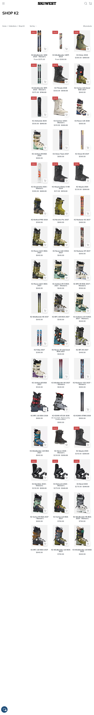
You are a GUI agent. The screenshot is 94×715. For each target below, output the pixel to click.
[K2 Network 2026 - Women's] (60, 470)
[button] (85, 3)
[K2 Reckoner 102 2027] (60, 601)
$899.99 (82, 418)
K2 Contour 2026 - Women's (61, 121)
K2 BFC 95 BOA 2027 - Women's (82, 284)
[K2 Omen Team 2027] (60, 139)
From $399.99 (60, 59)
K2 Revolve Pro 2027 (61, 219)
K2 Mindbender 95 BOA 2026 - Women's (82, 517)
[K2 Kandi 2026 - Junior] (82, 634)
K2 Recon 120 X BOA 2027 (39, 284)
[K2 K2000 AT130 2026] (60, 401)
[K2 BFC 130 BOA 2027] (39, 535)
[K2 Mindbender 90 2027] (39, 302)
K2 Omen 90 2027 (82, 154)
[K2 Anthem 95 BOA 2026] (39, 139)
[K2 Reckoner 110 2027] (39, 601)
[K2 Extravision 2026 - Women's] (60, 667)
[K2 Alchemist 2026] (60, 700)
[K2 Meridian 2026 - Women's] (39, 470)
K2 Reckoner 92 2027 (82, 219)
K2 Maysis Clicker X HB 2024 (60, 187)
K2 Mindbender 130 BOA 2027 (82, 550)
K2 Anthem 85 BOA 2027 (39, 383)
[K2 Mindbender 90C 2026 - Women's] (82, 601)
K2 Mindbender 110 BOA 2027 (60, 550)
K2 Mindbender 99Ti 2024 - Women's (39, 88)
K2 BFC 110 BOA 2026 (39, 415)
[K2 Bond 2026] (82, 470)
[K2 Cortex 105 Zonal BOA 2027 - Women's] (82, 700)
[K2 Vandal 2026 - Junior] (39, 667)
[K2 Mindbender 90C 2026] (39, 634)
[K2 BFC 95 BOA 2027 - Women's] (82, 269)
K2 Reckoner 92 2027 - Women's (82, 583)
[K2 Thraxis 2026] (60, 73)
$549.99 (60, 319)
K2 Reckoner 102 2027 (60, 615)
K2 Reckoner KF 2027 (82, 251)
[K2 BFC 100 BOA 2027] (60, 302)
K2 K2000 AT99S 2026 (82, 415)
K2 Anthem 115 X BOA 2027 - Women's (82, 317)
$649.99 (39, 255)
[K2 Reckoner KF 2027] (82, 237)
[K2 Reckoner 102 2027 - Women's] (82, 368)
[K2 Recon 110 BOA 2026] (60, 568)
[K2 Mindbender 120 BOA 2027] (39, 436)
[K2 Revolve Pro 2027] (60, 205)
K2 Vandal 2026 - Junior (39, 681)
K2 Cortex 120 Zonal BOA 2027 (82, 88)
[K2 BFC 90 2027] (82, 335)
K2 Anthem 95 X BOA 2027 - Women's (61, 284)
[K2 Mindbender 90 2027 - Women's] (60, 368)
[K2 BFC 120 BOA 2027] (39, 568)
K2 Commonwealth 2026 (82, 682)
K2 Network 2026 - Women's (60, 484)
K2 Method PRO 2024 (39, 219)
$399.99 (39, 352)
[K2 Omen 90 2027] (82, 139)
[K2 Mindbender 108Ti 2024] (60, 41)
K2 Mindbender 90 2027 (39, 317)
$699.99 (82, 123)
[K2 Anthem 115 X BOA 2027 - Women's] (82, 302)
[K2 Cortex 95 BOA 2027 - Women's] (39, 502)
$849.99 (82, 92)
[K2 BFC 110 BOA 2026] (39, 401)
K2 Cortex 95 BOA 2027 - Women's (39, 517)
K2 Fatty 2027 (39, 350)
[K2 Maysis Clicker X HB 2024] (60, 172)
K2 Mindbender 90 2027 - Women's (60, 383)
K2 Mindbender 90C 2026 (39, 649)
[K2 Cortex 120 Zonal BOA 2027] (82, 73)
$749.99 (39, 618)
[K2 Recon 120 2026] (82, 106)
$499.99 (82, 222)
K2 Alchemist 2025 (39, 121)
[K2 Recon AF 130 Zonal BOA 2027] (60, 335)
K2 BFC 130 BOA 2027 (39, 550)
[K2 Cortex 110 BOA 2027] (60, 502)
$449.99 (82, 352)
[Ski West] (47, 3)
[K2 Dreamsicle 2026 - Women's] (39, 172)
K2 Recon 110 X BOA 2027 (39, 252)
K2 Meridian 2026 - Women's (39, 484)
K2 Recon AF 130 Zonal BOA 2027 (61, 350)
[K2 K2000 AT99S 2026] (82, 401)
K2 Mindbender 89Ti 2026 (61, 649)
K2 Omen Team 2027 (61, 154)
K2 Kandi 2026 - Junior (82, 648)
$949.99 (60, 354)
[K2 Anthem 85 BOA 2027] (39, 368)
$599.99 (82, 156)
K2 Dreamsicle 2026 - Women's (39, 187)
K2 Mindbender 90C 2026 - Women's (82, 616)
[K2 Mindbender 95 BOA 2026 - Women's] (82, 502)
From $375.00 (39, 59)
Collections (13, 26)
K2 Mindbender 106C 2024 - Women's (39, 56)
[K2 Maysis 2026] (82, 436)
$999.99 (60, 422)
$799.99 (60, 521)
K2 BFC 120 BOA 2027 (39, 582)
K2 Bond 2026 (82, 484)
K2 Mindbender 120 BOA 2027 (39, 451)
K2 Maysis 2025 (82, 187)
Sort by (32, 26)
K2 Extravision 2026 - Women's (61, 682)
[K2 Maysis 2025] (82, 172)
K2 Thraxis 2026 (60, 88)
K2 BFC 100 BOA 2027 (60, 317)
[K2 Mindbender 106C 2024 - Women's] (39, 41)
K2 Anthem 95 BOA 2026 (39, 154)
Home (4, 26)
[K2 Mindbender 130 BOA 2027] (82, 535)
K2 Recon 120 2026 (82, 121)
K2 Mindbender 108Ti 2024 (61, 56)
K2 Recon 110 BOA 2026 (60, 582)
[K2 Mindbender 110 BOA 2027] (60, 535)
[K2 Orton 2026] (82, 41)
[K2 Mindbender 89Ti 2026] (60, 634)
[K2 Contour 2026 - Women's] (60, 106)
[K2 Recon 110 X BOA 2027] (39, 237)
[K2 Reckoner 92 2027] (82, 205)
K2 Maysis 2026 (82, 451)
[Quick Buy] (45, 49)
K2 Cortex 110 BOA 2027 (60, 517)
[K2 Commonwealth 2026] (82, 667)
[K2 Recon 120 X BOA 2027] (39, 269)
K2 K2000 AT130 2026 (60, 415)
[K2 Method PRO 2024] (39, 205)
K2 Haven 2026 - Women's (60, 451)
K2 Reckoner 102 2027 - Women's (82, 383)
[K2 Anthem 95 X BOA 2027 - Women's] (60, 269)
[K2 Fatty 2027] (39, 335)
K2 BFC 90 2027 (82, 350)
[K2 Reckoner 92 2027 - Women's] (82, 568)
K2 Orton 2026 (82, 55)
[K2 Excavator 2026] (39, 700)
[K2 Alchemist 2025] (39, 106)
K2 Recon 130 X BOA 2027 (61, 252)
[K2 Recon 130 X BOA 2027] (60, 237)
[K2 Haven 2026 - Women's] (60, 436)
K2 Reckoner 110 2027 (39, 615)
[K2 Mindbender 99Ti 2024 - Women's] (39, 73)
